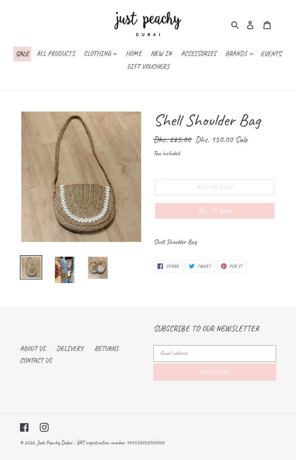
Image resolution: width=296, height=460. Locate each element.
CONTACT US (36, 360)
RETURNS (106, 348)
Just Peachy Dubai (54, 442)
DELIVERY (69, 348)
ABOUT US (32, 348)
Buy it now (215, 211)
